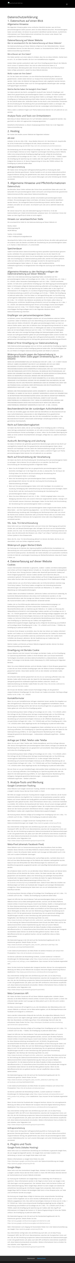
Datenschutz (41, 1258)
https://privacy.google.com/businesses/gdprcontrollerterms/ (27, 1221)
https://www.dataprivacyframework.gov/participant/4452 (26, 989)
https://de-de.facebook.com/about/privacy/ (31, 953)
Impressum (31, 1258)
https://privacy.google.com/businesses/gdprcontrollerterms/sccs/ (29, 1223)
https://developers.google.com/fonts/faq (21, 1161)
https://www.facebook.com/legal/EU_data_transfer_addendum (28, 945)
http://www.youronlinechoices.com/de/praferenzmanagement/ (36, 972)
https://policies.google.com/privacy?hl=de (47, 823)
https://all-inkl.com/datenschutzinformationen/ (45, 146)
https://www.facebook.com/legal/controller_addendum (25, 920)
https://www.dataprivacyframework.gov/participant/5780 (26, 840)
